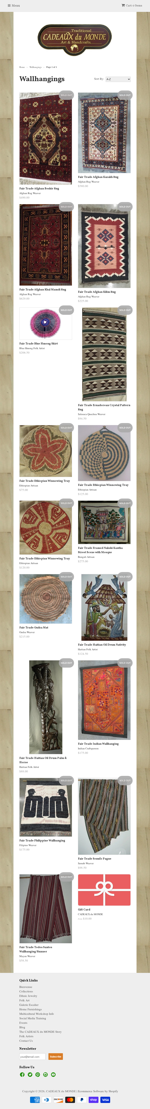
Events (23, 1023)
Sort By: (99, 78)
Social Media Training (32, 1018)
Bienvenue (25, 987)
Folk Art (24, 1000)
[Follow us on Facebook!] (23, 1075)
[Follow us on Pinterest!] (38, 1075)
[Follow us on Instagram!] (46, 1075)
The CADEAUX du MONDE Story (40, 1032)
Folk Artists (26, 1036)
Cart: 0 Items (134, 6)
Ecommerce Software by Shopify (98, 1091)
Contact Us (26, 1040)
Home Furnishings (30, 1009)
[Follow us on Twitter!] (31, 1075)
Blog (22, 1027)
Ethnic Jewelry (28, 996)
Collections (26, 991)
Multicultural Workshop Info (36, 1014)
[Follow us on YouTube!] (54, 1075)
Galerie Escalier (28, 1005)
